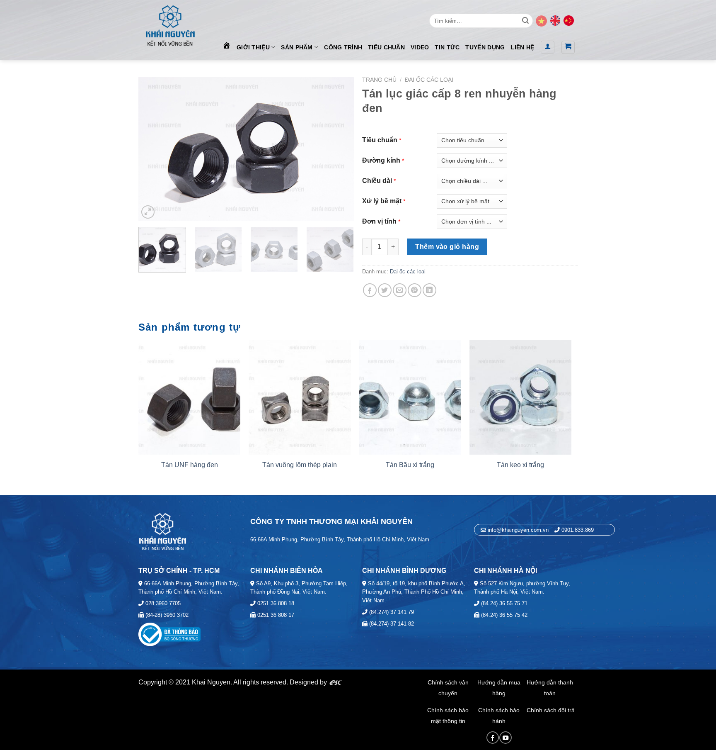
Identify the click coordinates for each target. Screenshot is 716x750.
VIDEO (420, 47)
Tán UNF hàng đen (189, 464)
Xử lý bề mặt (382, 201)
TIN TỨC (447, 47)
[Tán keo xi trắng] (520, 397)
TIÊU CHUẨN (386, 47)
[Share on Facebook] (370, 290)
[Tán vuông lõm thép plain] (300, 397)
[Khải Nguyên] (169, 24)
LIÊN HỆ (522, 47)
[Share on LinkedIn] (429, 290)
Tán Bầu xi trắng (410, 464)
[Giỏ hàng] (568, 47)
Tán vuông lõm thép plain (299, 464)
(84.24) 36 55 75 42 (503, 615)
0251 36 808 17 (275, 615)
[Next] (338, 148)
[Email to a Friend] (399, 290)
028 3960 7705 (162, 603)
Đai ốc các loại (429, 80)
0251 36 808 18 (275, 603)
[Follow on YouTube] (505, 737)
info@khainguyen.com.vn (517, 530)
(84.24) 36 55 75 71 (503, 603)
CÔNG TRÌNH (343, 47)
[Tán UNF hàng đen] (189, 397)
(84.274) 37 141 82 (391, 624)
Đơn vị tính (379, 221)
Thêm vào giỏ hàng (447, 246)
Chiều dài (377, 180)
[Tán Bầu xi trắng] (410, 397)
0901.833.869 (577, 530)
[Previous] (153, 148)
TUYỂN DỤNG (485, 47)
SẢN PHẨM (296, 47)
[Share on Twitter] (385, 290)
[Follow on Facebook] (492, 737)
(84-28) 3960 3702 (166, 615)
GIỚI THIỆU (253, 47)
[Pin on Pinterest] (414, 290)
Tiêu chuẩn (379, 140)
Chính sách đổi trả (551, 710)
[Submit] (525, 21)
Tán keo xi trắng (520, 464)
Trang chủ (379, 80)
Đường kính (381, 160)
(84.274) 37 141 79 (391, 612)
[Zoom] (148, 212)
